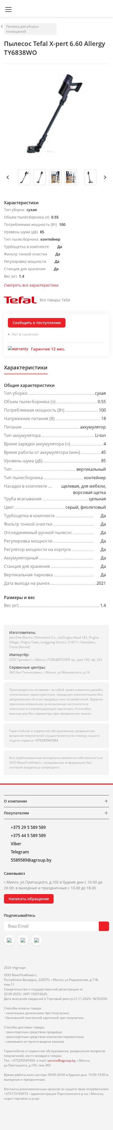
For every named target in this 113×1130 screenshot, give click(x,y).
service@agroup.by (61, 1060)
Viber (16, 844)
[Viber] (23, 940)
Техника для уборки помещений (22, 29)
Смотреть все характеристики (31, 285)
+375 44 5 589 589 (28, 835)
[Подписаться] (104, 926)
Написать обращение (29, 898)
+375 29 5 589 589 (28, 827)
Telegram (20, 852)
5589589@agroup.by (31, 860)
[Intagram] (9, 940)
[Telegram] (36, 940)
